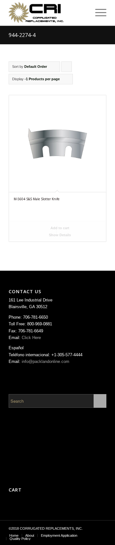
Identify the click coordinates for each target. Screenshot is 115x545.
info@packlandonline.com (45, 361)
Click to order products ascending (67, 68)
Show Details (59, 235)
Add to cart (59, 228)
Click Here (31, 337)
